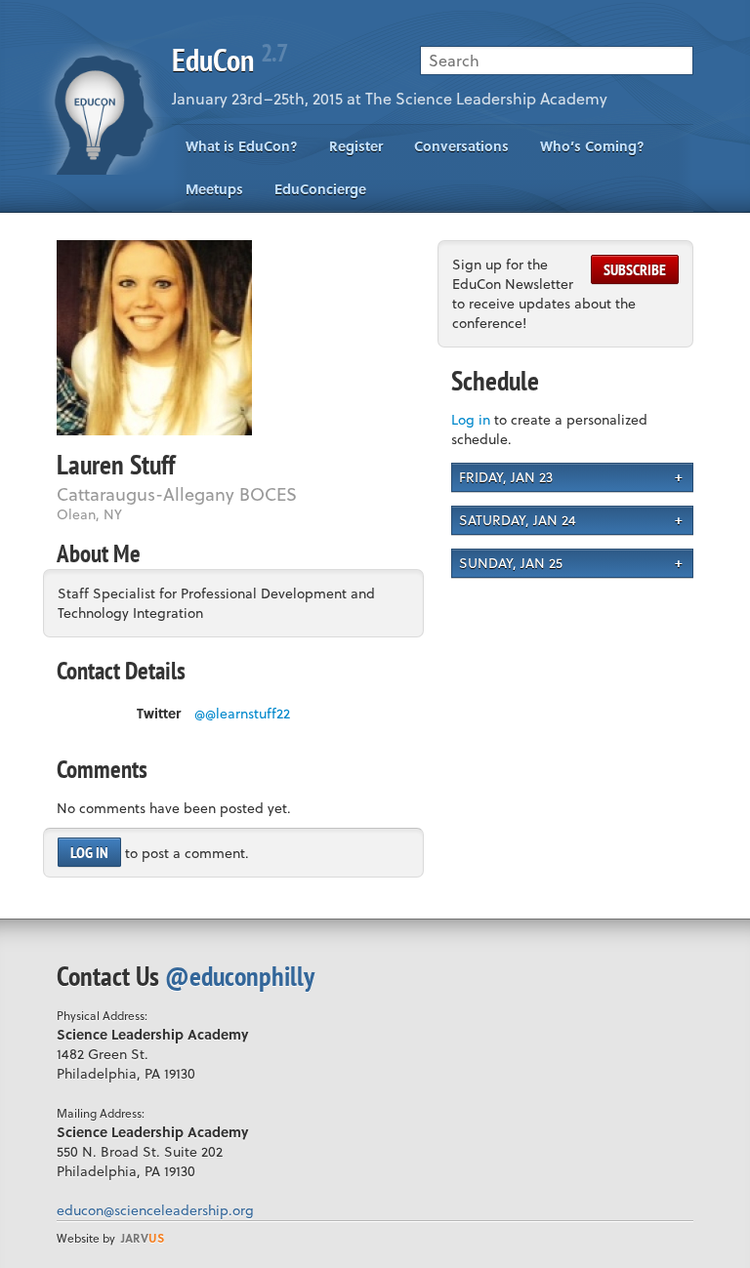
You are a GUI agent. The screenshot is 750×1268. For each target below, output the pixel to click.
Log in (89, 852)
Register (356, 146)
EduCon (229, 59)
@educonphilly (239, 976)
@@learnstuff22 (242, 713)
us (142, 1238)
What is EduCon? (242, 146)
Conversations (461, 146)
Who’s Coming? (592, 146)
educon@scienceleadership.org (155, 1210)
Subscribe (635, 269)
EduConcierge (320, 189)
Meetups (214, 189)
